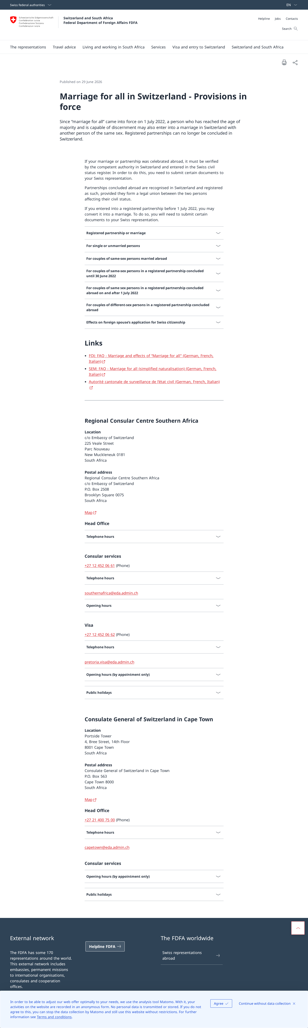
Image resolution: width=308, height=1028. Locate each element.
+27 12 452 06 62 (100, 634)
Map (88, 512)
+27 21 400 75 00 (100, 819)
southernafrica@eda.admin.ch (111, 592)
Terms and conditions (54, 1017)
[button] (28, 47)
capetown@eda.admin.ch (107, 847)
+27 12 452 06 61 (100, 565)
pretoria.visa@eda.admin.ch (109, 661)
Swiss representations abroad (182, 955)
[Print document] (284, 62)
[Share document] (295, 62)
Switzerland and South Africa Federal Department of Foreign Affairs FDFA (100, 20)
